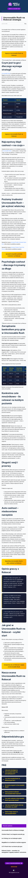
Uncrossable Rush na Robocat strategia (13, 830)
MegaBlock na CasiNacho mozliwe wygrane (14, 842)
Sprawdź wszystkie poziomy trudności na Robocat (14, 255)
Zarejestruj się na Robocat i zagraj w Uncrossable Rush (14, 665)
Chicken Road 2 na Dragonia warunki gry (13, 834)
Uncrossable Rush (6, 73)
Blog (25, 23)
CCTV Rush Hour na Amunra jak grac (12, 846)
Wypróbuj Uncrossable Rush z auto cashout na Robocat (14, 562)
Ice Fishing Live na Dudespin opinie (12, 838)
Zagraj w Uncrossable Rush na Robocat (14, 54)
